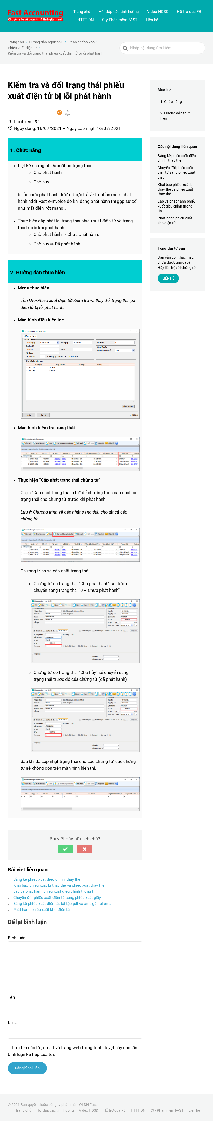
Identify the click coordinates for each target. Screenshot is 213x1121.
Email (13, 1022)
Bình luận (16, 938)
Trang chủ (81, 11)
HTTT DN (85, 19)
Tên (11, 997)
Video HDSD (158, 11)
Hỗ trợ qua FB (189, 11)
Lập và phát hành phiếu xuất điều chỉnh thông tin (54, 891)
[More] (59, 112)
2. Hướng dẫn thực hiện (175, 115)
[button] (65, 849)
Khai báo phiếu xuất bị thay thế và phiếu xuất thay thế (58, 885)
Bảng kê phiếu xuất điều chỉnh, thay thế (46, 879)
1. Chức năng (171, 102)
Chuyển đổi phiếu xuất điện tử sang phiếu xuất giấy (57, 897)
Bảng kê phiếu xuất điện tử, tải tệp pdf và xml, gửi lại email (63, 903)
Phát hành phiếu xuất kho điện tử (41, 909)
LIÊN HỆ (168, 278)
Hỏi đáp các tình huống (118, 11)
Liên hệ (152, 19)
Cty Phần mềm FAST (119, 19)
